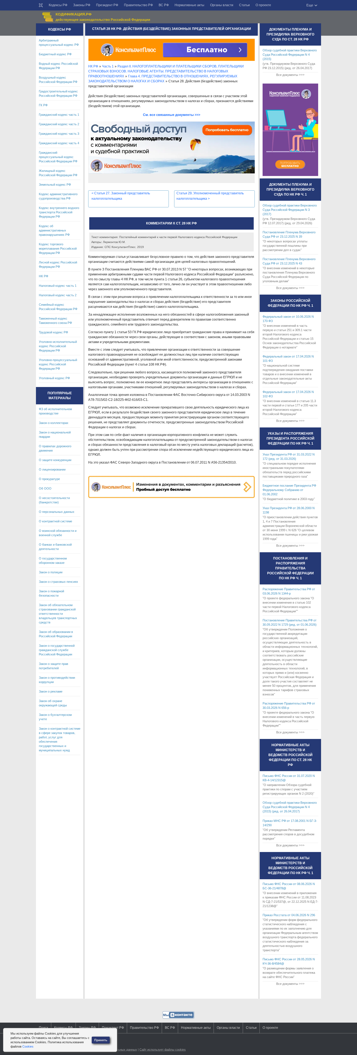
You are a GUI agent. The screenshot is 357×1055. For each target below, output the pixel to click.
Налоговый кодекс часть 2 (57, 295)
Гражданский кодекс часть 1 (59, 114)
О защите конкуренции (55, 460)
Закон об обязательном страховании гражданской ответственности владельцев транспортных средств (58, 613)
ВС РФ (164, 5)
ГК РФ (43, 105)
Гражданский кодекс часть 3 (59, 133)
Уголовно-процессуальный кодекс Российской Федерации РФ (58, 364)
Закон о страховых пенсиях (58, 581)
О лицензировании (52, 469)
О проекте (263, 5)
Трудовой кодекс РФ (53, 332)
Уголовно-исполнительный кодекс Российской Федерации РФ (58, 346)
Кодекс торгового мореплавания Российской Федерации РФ (58, 248)
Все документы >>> (290, 75)
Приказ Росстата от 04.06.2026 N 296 (289, 915)
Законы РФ (81, 5)
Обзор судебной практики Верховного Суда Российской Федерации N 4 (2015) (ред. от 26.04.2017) (290, 807)
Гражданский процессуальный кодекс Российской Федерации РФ (58, 157)
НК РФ (43, 276)
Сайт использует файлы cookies (162, 1049)
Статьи (244, 5)
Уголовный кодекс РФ (54, 378)
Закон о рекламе (50, 691)
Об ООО (45, 488)
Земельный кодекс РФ (55, 184)
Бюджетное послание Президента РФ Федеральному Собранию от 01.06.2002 (289, 490)
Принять (100, 1040)
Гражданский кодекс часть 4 (59, 143)
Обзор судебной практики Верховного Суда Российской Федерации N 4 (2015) (290, 54)
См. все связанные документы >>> (171, 115)
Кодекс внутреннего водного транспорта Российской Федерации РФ (59, 212)
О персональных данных (56, 511)
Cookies (27, 1046)
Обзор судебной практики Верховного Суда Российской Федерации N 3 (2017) (290, 210)
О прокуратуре (49, 479)
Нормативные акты (189, 5)
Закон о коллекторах (53, 423)
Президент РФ (107, 5)
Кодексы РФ (58, 5)
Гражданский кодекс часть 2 (59, 124)
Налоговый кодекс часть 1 (57, 285)
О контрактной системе (55, 521)
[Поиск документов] (41, 5)
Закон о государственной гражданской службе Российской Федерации (57, 650)
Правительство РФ (138, 5)
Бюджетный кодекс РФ (55, 54)
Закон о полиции (50, 572)
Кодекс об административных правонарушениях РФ (54, 230)
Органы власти (221, 5)
